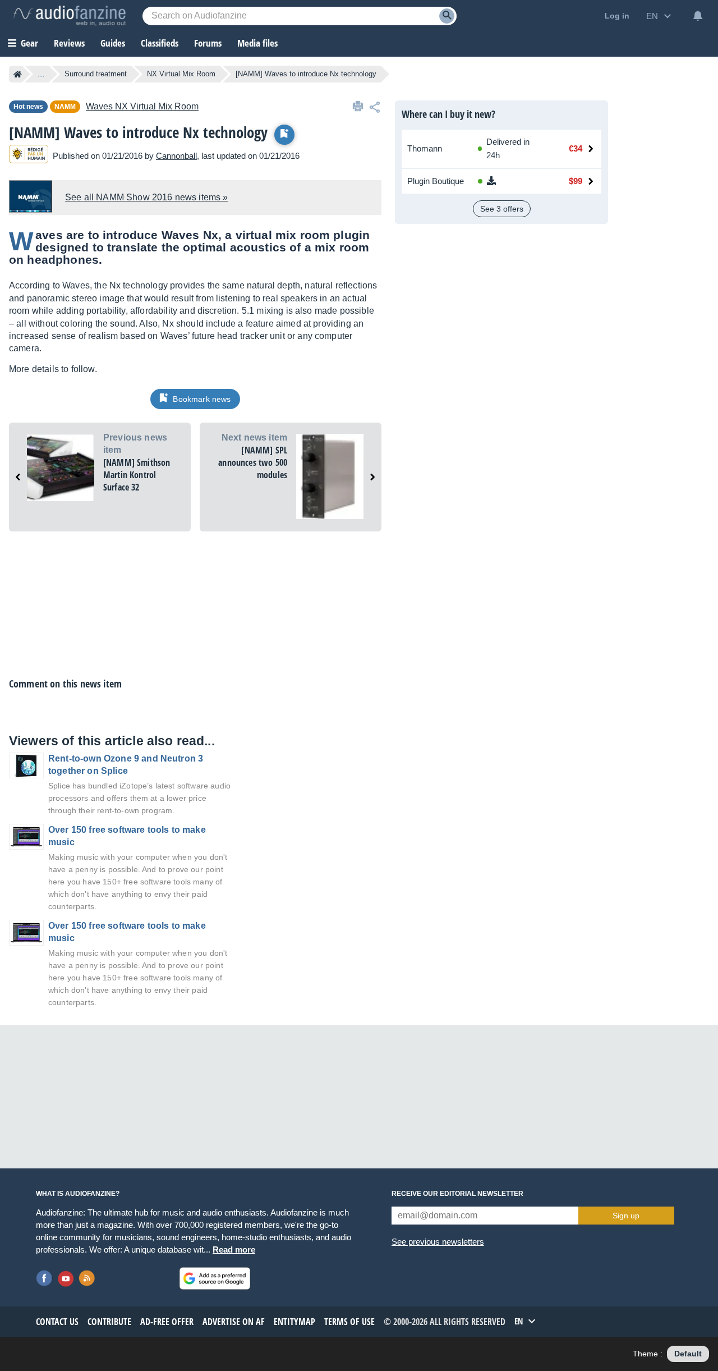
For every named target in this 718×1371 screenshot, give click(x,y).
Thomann (424, 148)
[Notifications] (698, 15)
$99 (575, 181)
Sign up (626, 1215)
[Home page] (17, 74)
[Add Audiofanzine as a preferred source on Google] (215, 1278)
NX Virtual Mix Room (181, 74)
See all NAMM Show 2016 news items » (146, 197)
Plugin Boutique (435, 181)
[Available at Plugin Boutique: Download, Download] (509, 181)
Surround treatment (96, 74)
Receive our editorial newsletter (457, 1194)
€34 (575, 148)
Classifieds (159, 42)
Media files (257, 42)
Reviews (69, 42)
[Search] (446, 16)
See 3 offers (501, 208)
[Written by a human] (28, 156)
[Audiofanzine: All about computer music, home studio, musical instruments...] (69, 16)
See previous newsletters (438, 1241)
